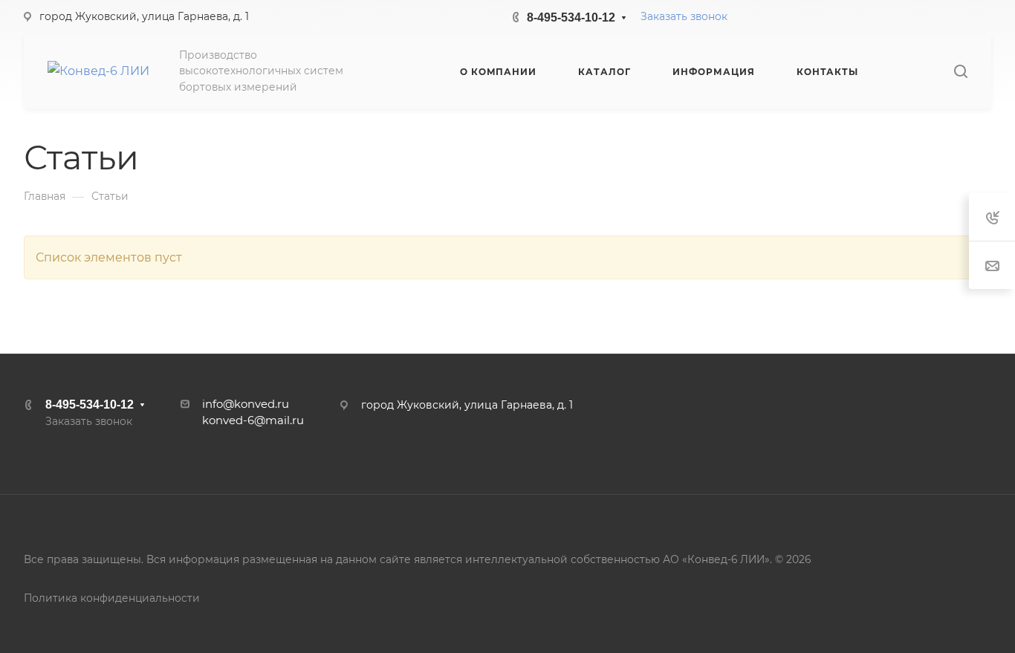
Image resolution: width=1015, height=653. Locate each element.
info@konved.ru (245, 404)
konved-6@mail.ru (253, 420)
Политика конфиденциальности (112, 598)
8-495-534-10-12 (571, 17)
